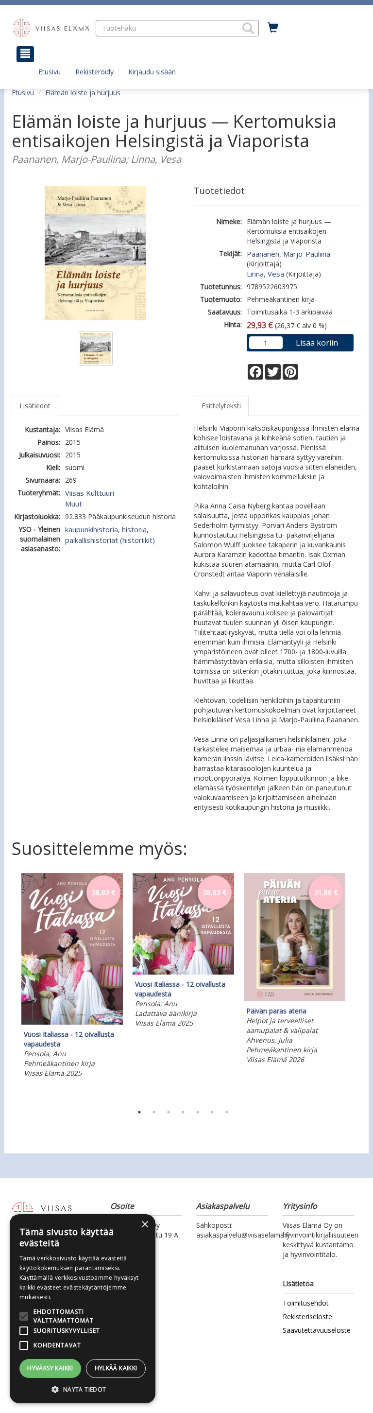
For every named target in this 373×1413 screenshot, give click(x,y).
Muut (73, 503)
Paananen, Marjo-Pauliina (288, 254)
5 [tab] (198, 1112)
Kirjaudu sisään (152, 71)
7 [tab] (227, 1112)
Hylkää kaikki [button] (116, 1368)
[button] (248, 28)
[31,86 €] (294, 998)
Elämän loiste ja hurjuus (82, 92)
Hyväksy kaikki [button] (50, 1368)
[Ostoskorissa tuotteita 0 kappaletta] (273, 27)
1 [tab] (139, 1112)
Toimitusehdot (306, 1303)
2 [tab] (154, 1112)
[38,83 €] (72, 1022)
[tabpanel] (72, 976)
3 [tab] (168, 1112)
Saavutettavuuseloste (317, 1330)
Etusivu (49, 71)
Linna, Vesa (265, 274)
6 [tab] (212, 1112)
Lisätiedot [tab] (35, 405)
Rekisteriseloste (307, 1316)
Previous (9, 986)
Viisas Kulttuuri (89, 493)
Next (356, 986)
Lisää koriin (317, 342)
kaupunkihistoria (91, 529)
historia (134, 529)
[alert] (82, 1308)
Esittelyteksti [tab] (221, 405)
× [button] (144, 1224)
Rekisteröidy (94, 71)
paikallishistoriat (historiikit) (110, 540)
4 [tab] (183, 1112)
